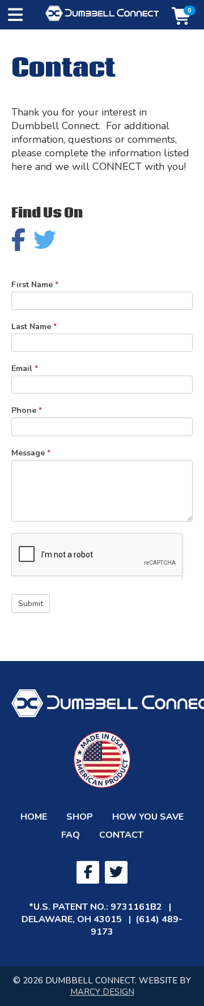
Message (30, 452)
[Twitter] (116, 872)
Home (33, 817)
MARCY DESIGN (102, 992)
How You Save (148, 817)
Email (24, 368)
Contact (121, 835)
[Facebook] (87, 872)
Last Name (34, 326)
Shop (79, 817)
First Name (34, 284)
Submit (30, 603)
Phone (26, 410)
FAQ (70, 835)
